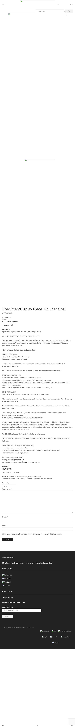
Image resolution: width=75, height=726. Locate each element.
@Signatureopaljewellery (31, 462)
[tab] (13, 322)
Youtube (7, 582)
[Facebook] (5, 321)
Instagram (8, 575)
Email (5, 525)
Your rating (5, 483)
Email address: (7, 607)
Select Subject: (7, 597)
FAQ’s (32, 371)
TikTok (7, 585)
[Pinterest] (8, 321)
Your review (7, 489)
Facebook (8, 578)
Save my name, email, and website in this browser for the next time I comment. (33, 534)
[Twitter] (3, 321)
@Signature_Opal (17, 460)
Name (5, 517)
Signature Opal (16, 457)
